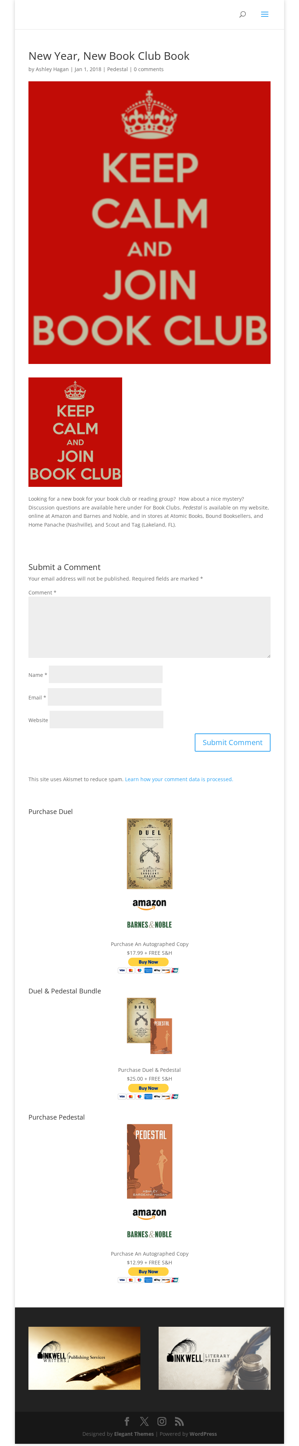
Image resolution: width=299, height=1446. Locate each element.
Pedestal (117, 69)
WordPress (203, 1433)
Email (37, 697)
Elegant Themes (134, 1433)
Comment (42, 592)
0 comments (149, 69)
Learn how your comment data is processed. (179, 779)
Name (37, 674)
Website (38, 720)
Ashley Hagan (52, 69)
